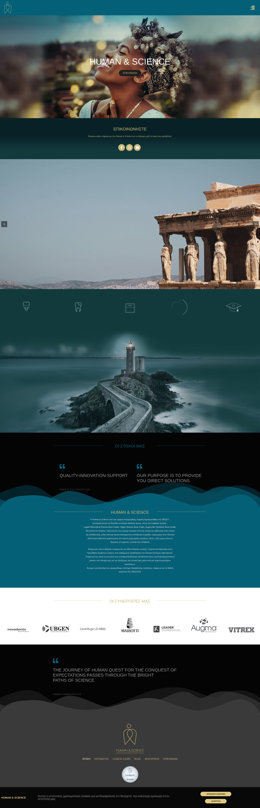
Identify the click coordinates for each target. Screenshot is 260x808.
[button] (215, 794)
